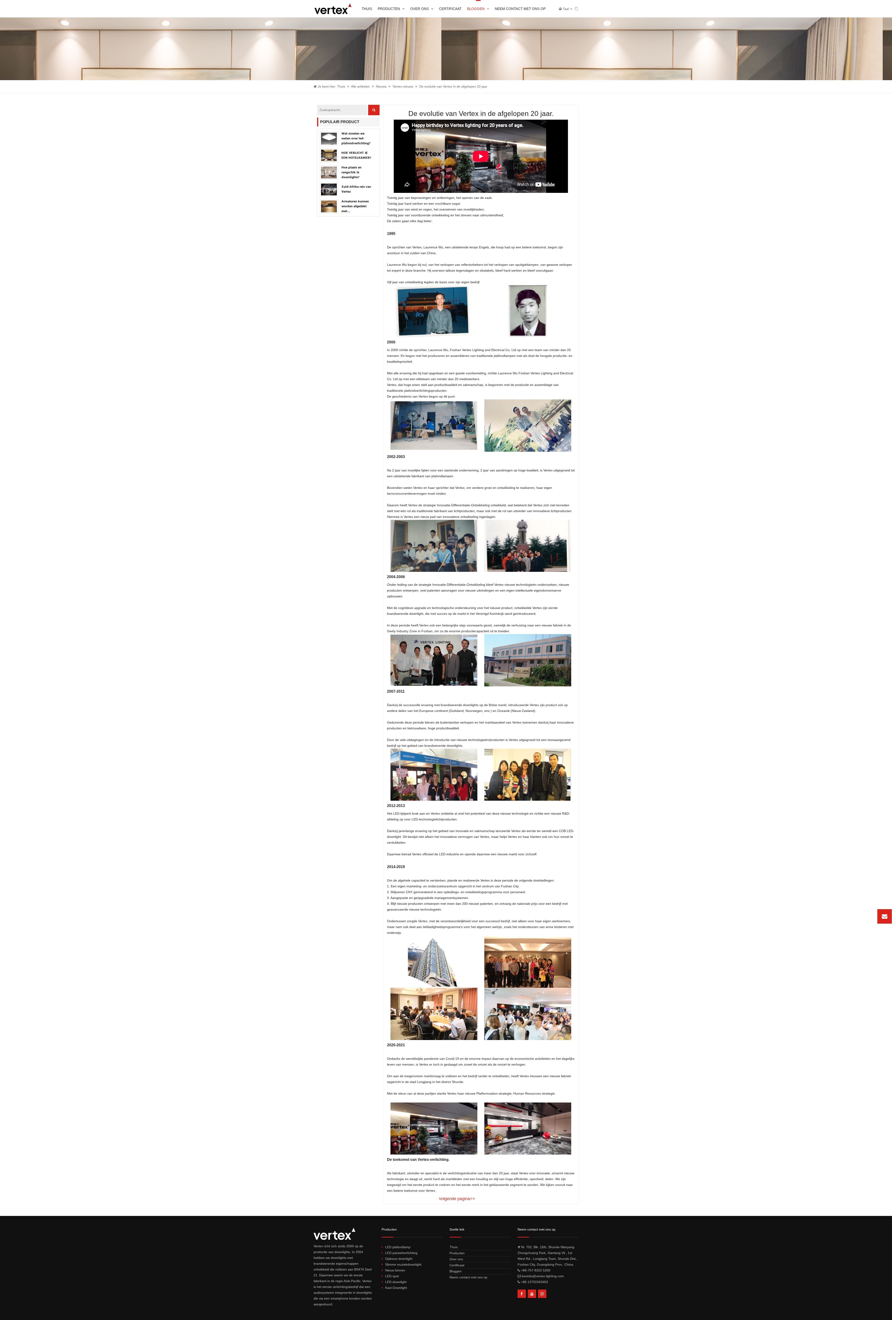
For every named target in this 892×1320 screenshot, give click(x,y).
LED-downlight (396, 1282)
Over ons (419, 9)
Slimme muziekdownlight (403, 1264)
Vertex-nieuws (403, 86)
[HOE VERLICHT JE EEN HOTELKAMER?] (329, 155)
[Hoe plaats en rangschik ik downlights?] (329, 172)
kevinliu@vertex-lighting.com (854, 916)
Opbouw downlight (398, 1259)
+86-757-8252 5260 (535, 1270)
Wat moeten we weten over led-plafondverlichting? (355, 138)
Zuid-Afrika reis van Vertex (356, 189)
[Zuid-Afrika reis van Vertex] (329, 189)
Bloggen (476, 9)
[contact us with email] (884, 916)
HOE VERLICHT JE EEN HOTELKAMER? (356, 155)
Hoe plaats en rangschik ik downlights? (351, 172)
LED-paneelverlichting (401, 1253)
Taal (566, 9)
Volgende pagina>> (457, 1198)
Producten (389, 9)
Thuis (367, 9)
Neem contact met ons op (520, 9)
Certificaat (450, 9)
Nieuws (381, 86)
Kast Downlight (396, 1288)
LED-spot (392, 1276)
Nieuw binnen (395, 1270)
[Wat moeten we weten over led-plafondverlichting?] (329, 138)
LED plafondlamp (397, 1247)
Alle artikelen (360, 86)
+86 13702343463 (534, 1282)
